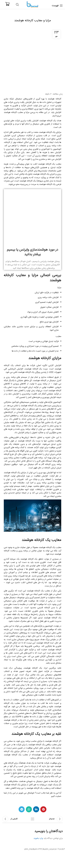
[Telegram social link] (22, 809)
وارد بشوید (38, 838)
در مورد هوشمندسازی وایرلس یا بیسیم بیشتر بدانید (32, 252)
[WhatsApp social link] (29, 809)
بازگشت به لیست (32, 819)
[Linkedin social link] (36, 809)
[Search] (17, 5)
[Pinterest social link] (43, 809)
